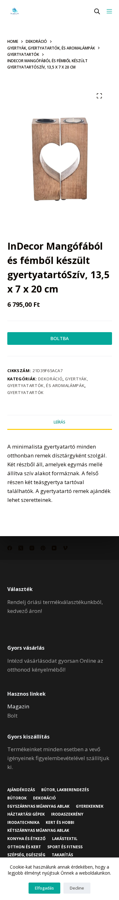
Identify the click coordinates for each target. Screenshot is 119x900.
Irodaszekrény (67, 814)
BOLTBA (59, 338)
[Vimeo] (65, 548)
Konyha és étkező (26, 838)
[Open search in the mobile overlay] (97, 11)
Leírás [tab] (59, 422)
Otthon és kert (24, 847)
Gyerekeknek (89, 806)
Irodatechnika (23, 822)
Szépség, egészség (26, 854)
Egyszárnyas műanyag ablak (38, 806)
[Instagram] (32, 548)
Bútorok (17, 798)
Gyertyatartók (25, 392)
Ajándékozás (21, 789)
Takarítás (62, 854)
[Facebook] (9, 548)
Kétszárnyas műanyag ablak (38, 830)
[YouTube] (54, 548)
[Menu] (109, 11)
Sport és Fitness (65, 847)
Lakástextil (64, 838)
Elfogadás (44, 888)
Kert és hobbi (60, 822)
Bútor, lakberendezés (65, 789)
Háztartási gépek (26, 814)
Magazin (18, 706)
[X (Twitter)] (20, 548)
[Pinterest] (43, 548)
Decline (77, 888)
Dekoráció (50, 379)
